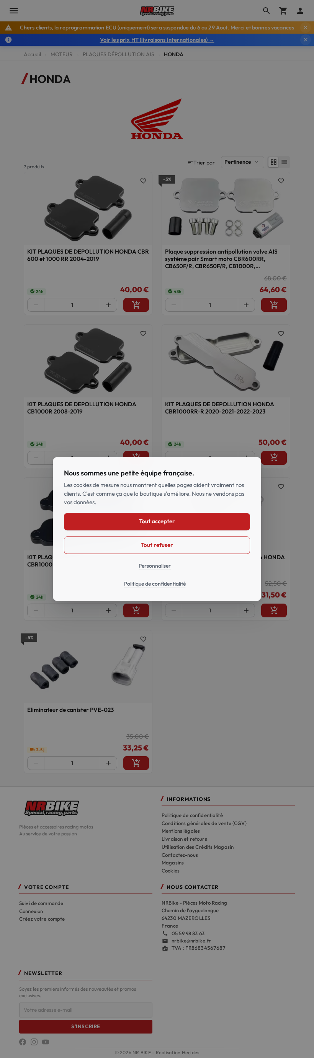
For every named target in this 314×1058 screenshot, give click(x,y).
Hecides (191, 1052)
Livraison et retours (184, 839)
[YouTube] (45, 1041)
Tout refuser (157, 545)
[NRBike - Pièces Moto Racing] (85, 807)
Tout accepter (157, 521)
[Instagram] (34, 1041)
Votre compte (46, 887)
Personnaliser (155, 565)
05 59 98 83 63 (188, 933)
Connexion (31, 911)
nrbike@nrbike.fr (191, 941)
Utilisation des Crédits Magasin (198, 847)
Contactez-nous (180, 855)
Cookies (171, 871)
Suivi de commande (41, 903)
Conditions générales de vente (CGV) (204, 823)
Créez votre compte (42, 919)
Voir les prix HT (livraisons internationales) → (157, 39)
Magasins (173, 862)
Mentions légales (181, 831)
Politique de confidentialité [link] (155, 584)
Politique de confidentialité (192, 815)
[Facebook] (22, 1041)
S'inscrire (85, 1026)
